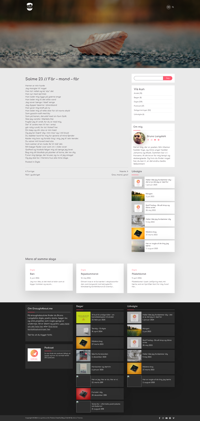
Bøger (136, 97)
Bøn (32, 274)
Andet (136, 93)
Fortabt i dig (97, 392)
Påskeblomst (139, 274)
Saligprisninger (140, 110)
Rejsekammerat (89, 274)
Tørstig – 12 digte (99, 328)
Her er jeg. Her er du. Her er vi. (105, 379)
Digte (37, 162)
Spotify (46, 355)
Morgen (149, 194)
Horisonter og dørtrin (101, 367)
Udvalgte (138, 114)
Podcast (137, 106)
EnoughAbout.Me (44, 418)
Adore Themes (78, 418)
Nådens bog (151, 232)
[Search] (173, 7)
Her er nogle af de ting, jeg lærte (157, 379)
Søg (167, 78)
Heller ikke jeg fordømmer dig (158, 219)
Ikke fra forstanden (100, 354)
